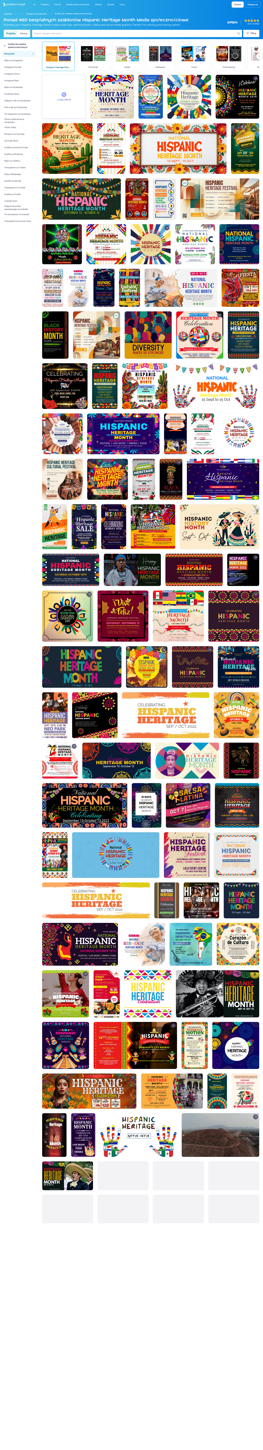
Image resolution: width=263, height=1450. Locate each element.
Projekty (11, 33)
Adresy (24, 33)
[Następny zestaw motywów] (259, 56)
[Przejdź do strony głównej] (12, 5)
